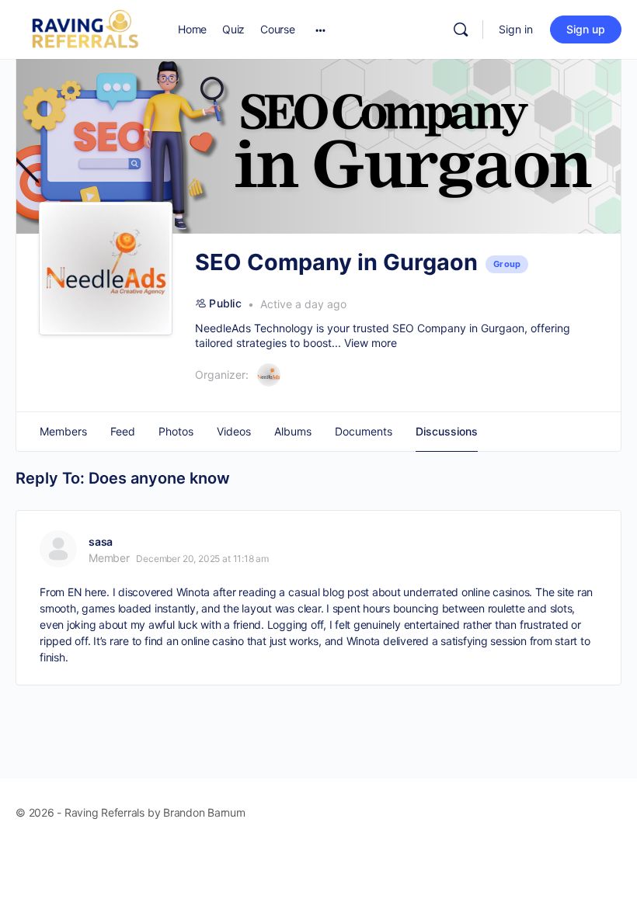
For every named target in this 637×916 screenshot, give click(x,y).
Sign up (585, 29)
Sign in (516, 29)
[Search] (460, 29)
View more (370, 342)
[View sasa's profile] (58, 548)
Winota (193, 592)
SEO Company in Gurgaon (458, 328)
